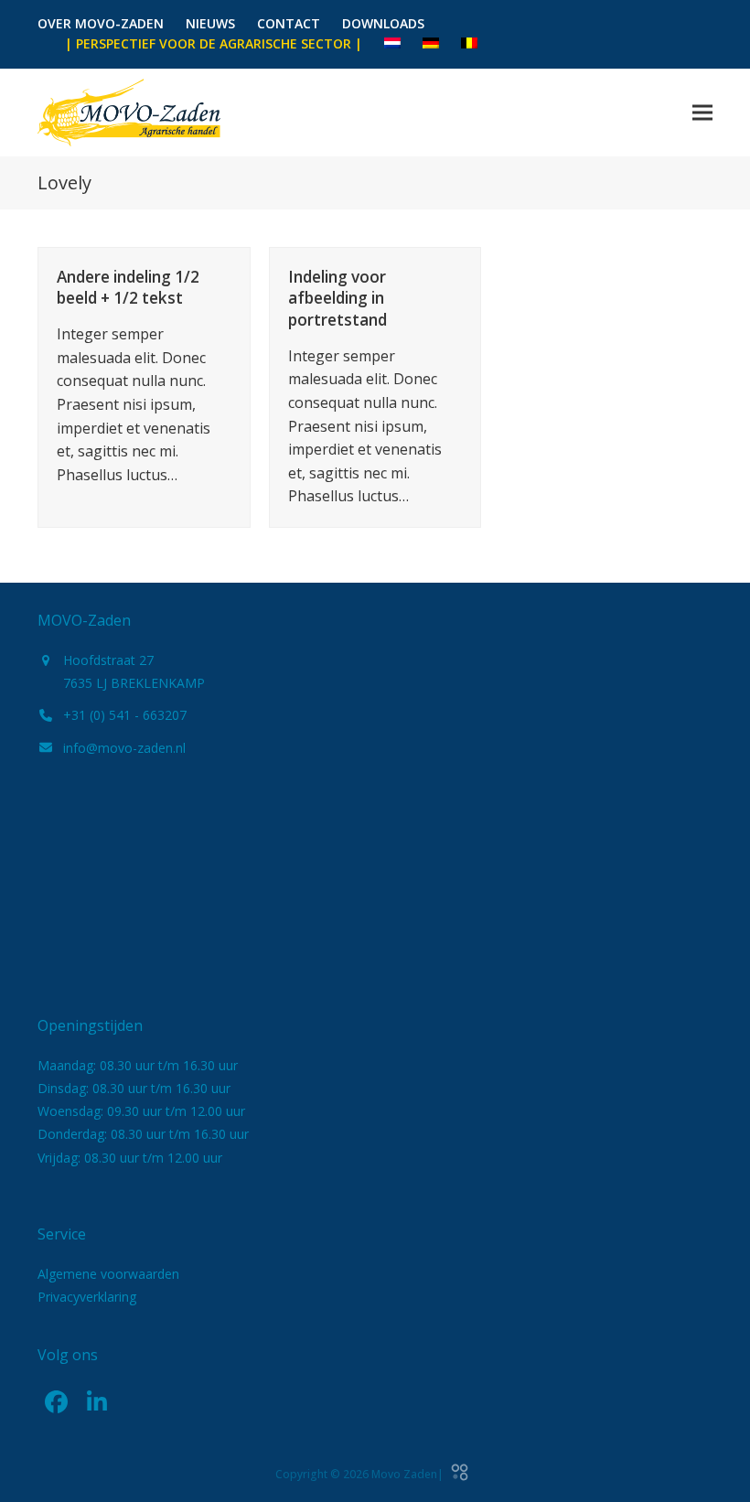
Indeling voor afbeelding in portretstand (337, 298)
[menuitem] (392, 44)
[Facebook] (56, 1401)
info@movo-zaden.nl (124, 747)
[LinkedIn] (97, 1401)
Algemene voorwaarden (108, 1273)
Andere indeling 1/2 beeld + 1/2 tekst (128, 287)
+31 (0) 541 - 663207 (125, 715)
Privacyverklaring (87, 1296)
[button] (702, 112)
